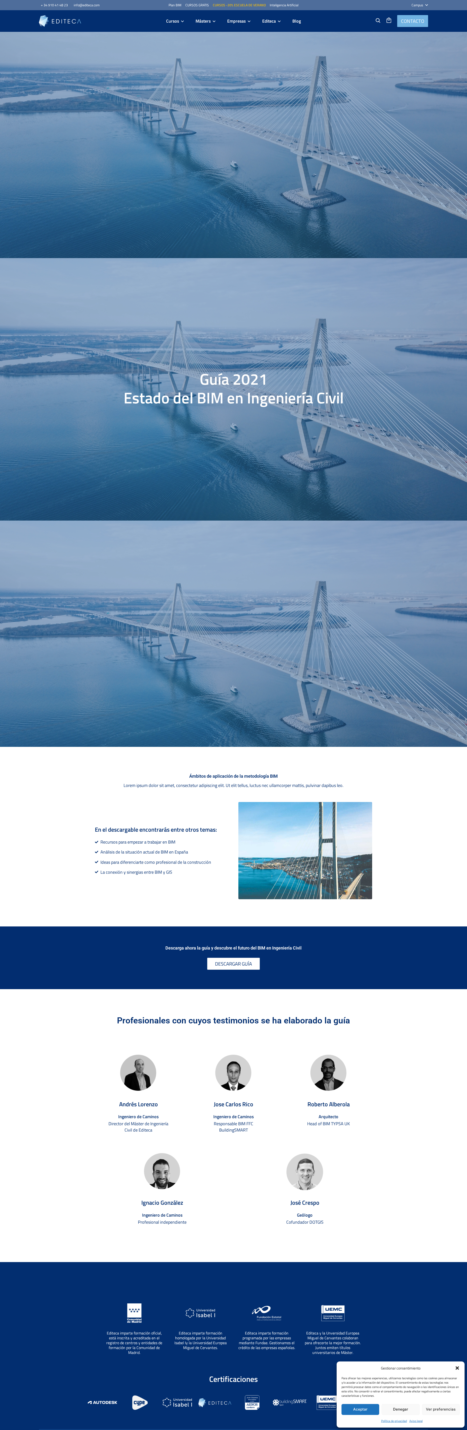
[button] (457, 1368)
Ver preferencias (441, 1409)
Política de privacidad (394, 1421)
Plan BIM (175, 5)
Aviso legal (416, 1421)
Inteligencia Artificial (284, 5)
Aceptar (360, 1409)
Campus (417, 5)
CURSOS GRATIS (197, 5)
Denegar (400, 1409)
